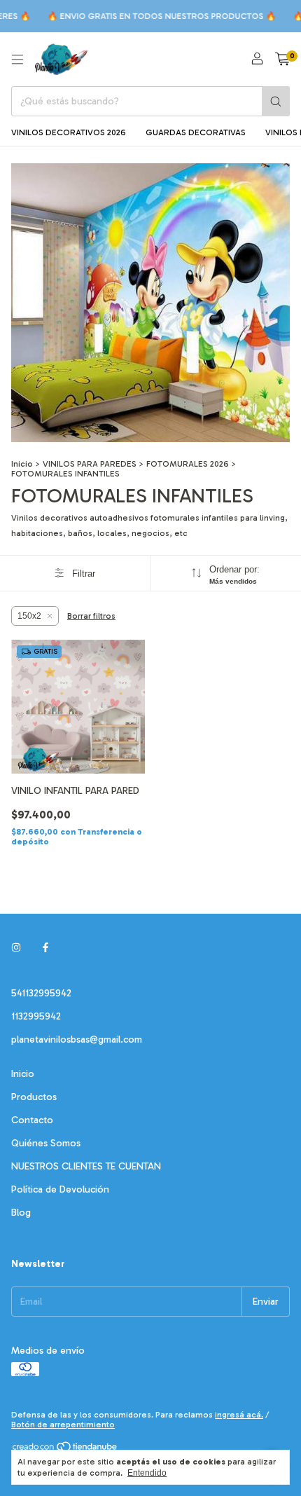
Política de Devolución (60, 1189)
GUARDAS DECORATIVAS (196, 132)
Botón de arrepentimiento (63, 1424)
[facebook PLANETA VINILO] (45, 948)
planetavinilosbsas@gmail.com (76, 1039)
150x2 (29, 616)
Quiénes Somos (45, 1143)
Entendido (147, 1473)
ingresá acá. (239, 1415)
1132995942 (36, 1016)
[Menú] (17, 59)
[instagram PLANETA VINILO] (16, 948)
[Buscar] (276, 101)
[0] (282, 59)
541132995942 (41, 993)
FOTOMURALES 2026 (187, 464)
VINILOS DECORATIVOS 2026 (68, 132)
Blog (21, 1213)
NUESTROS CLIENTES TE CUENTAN (86, 1166)
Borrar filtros (91, 616)
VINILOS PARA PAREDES (89, 464)
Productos (34, 1097)
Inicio (22, 464)
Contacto (32, 1120)
